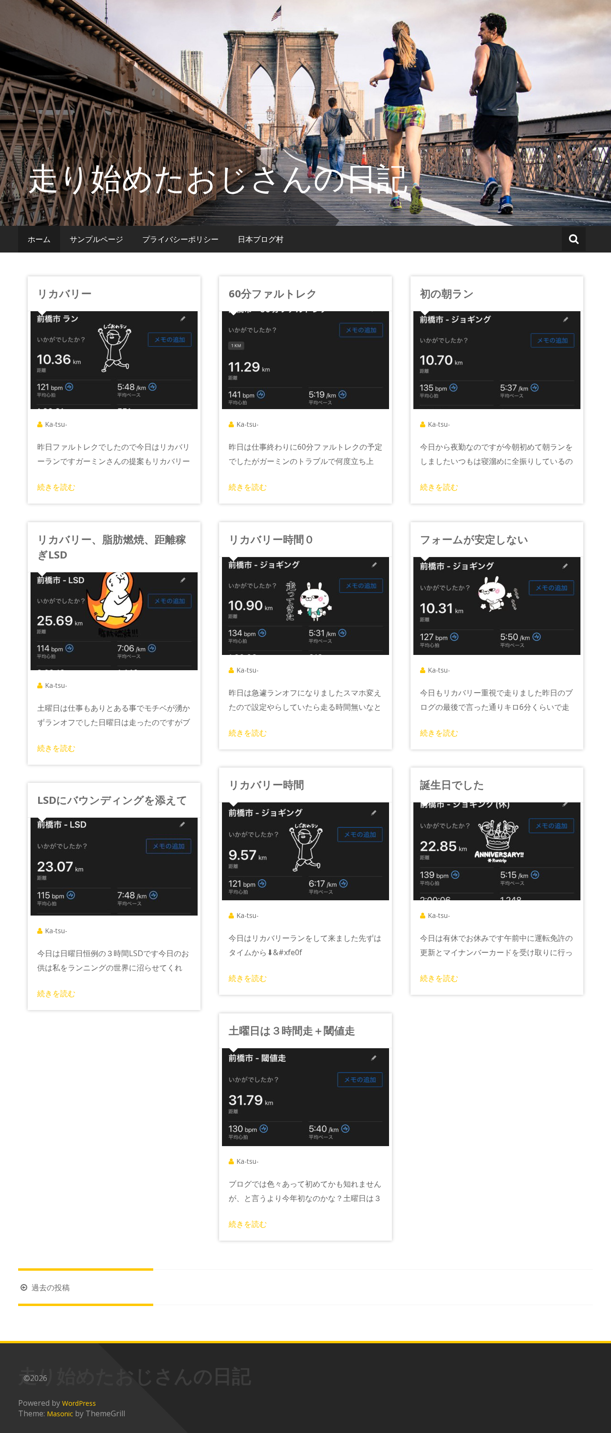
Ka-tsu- (56, 424)
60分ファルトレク (273, 293)
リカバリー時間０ (272, 539)
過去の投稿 (50, 1287)
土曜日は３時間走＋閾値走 (292, 1030)
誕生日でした (452, 784)
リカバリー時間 (266, 784)
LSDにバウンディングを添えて (112, 799)
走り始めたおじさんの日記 (218, 178)
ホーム (39, 239)
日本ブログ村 (261, 239)
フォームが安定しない (474, 539)
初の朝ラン (447, 293)
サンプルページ (96, 239)
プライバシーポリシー (180, 239)
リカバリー (64, 293)
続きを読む (56, 487)
